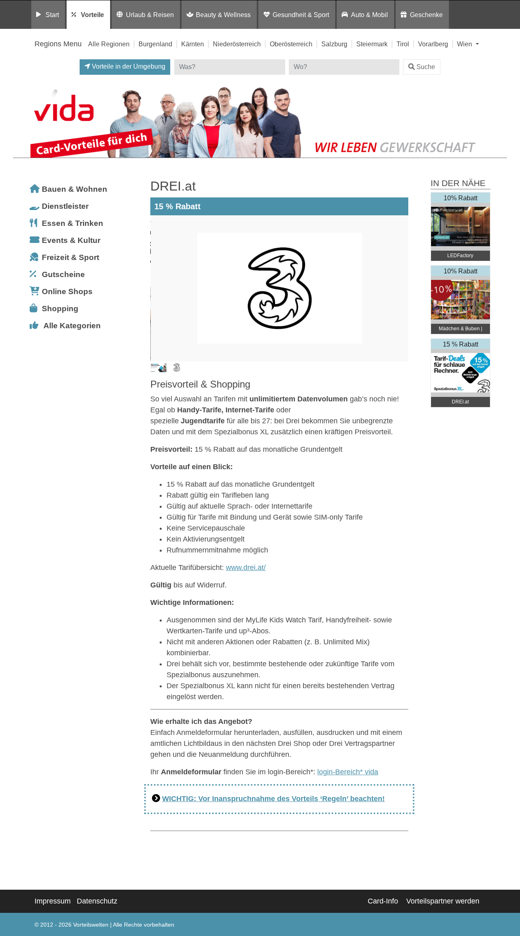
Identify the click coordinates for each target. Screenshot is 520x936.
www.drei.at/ (246, 567)
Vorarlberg (433, 44)
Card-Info (383, 901)
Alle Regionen (109, 44)
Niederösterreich (237, 44)
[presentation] (158, 288)
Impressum (53, 901)
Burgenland (155, 44)
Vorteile (92, 14)
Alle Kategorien (72, 325)
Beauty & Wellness (223, 14)
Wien (465, 44)
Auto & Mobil (369, 14)
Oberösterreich (291, 44)
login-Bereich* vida (347, 772)
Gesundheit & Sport (301, 14)
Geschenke (426, 14)
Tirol (402, 44)
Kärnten (192, 44)
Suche (425, 66)
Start (52, 14)
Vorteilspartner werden (442, 901)
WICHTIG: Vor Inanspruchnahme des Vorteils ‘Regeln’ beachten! (273, 799)
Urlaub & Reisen (150, 14)
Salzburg (334, 44)
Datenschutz (97, 901)
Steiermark (372, 44)
